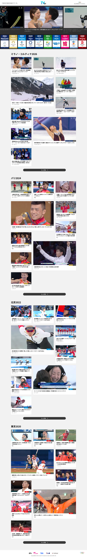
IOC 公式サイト (83, 553)
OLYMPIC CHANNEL (79, 3)
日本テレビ (30, 553)
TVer (43, 2)
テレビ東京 (48, 553)
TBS (41, 553)
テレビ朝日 (35, 553)
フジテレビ (55, 553)
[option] (43, 20)
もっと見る (43, 170)
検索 (16, 3)
